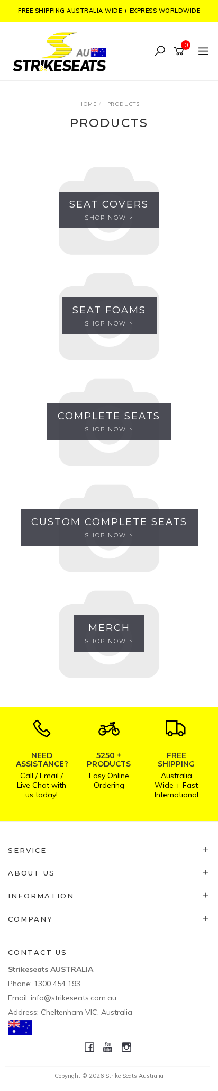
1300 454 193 (57, 983)
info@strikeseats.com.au (73, 998)
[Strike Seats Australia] (62, 50)
